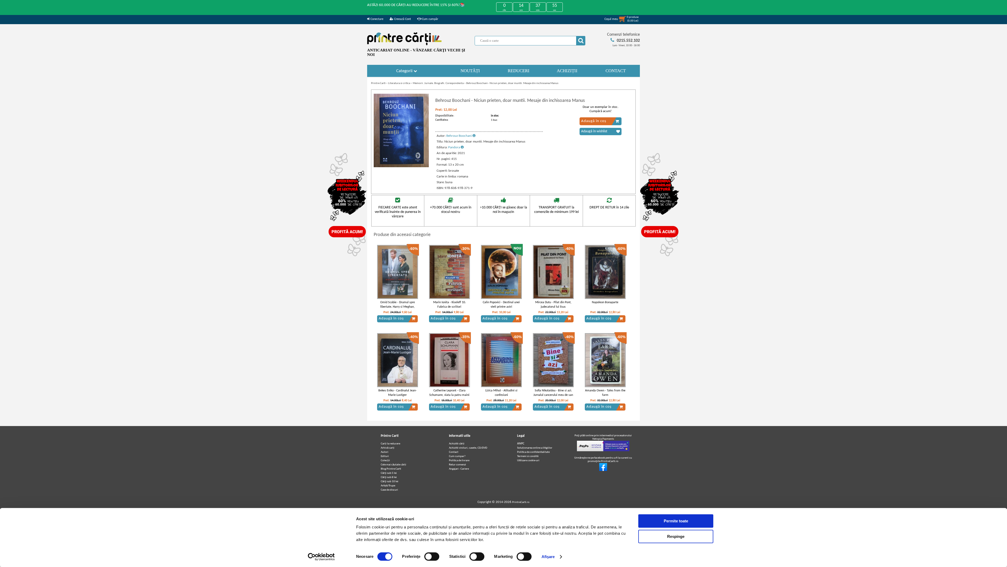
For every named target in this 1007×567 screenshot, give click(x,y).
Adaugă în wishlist (594, 131)
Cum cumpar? (457, 456)
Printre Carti (378, 83)
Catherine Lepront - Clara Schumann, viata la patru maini (449, 393)
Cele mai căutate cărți (393, 464)
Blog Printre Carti (391, 469)
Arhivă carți (387, 448)
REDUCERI (518, 70)
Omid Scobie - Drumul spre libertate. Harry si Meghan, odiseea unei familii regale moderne (397, 309)
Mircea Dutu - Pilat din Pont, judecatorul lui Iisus (553, 304)
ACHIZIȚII (567, 70)
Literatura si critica (399, 83)
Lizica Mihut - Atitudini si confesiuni (501, 393)
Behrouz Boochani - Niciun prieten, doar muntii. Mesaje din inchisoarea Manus (512, 83)
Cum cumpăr (429, 19)
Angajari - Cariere (459, 469)
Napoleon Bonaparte (605, 302)
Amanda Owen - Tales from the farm (605, 393)
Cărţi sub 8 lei (389, 477)
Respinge (675, 536)
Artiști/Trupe (388, 485)
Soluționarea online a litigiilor (534, 448)
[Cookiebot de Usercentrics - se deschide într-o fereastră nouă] (321, 557)
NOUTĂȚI (470, 70)
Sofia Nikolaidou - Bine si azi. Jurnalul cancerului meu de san (553, 393)
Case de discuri (389, 490)
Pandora (454, 147)
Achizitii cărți (456, 443)
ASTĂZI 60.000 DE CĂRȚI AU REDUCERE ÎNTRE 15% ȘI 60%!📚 (416, 5)
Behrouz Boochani (459, 136)
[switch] (431, 556)
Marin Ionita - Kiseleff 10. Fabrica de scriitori (449, 304)
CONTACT (616, 70)
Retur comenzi (457, 464)
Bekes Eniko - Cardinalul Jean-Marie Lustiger (397, 393)
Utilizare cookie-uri (528, 460)
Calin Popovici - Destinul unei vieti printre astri (501, 304)
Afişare (548, 556)
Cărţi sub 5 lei (389, 473)
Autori (384, 452)
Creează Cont (402, 19)
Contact (453, 452)
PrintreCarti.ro (520, 502)
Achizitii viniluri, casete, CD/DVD (468, 448)
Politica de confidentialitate (533, 452)
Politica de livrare (459, 460)
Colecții (385, 460)
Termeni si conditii (528, 456)
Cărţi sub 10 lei (389, 481)
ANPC (520, 443)
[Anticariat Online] (603, 470)
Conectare (376, 19)
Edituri (385, 456)
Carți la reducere (390, 443)
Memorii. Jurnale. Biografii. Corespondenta (438, 83)
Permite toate (676, 521)
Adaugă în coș (593, 121)
